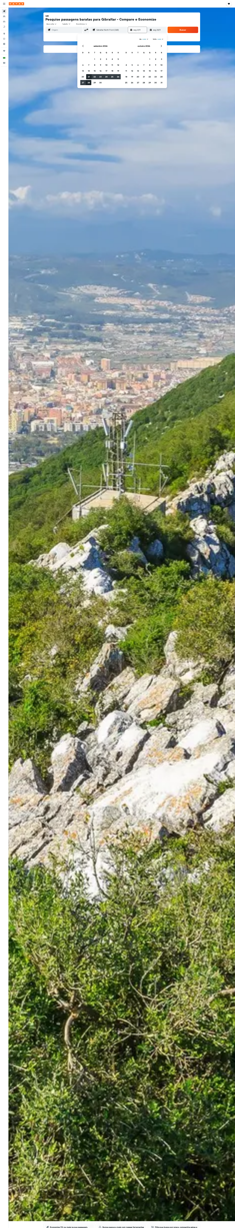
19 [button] (118, 71)
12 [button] (118, 65)
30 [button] (100, 82)
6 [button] (82, 65)
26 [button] (118, 76)
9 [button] (100, 65)
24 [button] (106, 76)
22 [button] (95, 76)
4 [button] (112, 59)
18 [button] (112, 71)
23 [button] (100, 76)
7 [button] (88, 65)
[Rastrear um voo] (4, 38)
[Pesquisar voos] (4, 11)
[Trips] (4, 50)
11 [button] (112, 65)
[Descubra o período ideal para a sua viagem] (4, 43)
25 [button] (112, 76)
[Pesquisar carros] (4, 21)
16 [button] (100, 71)
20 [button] (83, 76)
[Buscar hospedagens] (4, 16)
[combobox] (51, 24)
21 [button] (89, 76)
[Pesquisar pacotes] (4, 26)
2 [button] (100, 59)
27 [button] (83, 82)
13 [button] (83, 71)
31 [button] (161, 82)
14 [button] (89, 71)
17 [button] (106, 71)
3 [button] (106, 59)
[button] (4, 3)
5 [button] (118, 59)
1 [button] (94, 59)
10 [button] (106, 65)
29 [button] (95, 82)
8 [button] (94, 65)
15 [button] (95, 71)
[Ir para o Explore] (4, 33)
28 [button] (89, 82)
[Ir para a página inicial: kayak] (16, 3)
